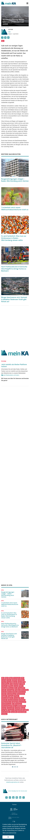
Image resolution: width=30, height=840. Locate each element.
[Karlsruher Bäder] (13, 818)
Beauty (23, 708)
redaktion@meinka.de (12, 782)
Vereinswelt (10, 708)
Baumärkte (14, 712)
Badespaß (4, 688)
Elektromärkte (22, 712)
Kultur (19, 682)
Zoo (11, 684)
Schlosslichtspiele (6, 706)
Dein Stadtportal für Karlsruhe (17, 791)
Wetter (21, 686)
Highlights (14, 702)
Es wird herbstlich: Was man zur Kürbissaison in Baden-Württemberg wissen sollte (13, 238)
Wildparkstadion (6, 702)
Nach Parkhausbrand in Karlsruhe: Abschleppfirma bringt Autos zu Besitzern (14, 269)
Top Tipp (4, 710)
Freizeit (9, 680)
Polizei (3, 682)
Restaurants (22, 692)
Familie (4, 690)
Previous (4, 731)
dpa (9, 32)
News (6, 678)
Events (3, 680)
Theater (16, 696)
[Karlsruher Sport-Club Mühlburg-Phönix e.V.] (14, 809)
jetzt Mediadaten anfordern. (11, 375)
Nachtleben (22, 700)
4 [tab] (17, 766)
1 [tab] (12, 766)
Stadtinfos (21, 680)
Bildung (10, 686)
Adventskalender (12, 700)
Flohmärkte (18, 710)
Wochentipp (25, 690)
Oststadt (17, 708)
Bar (13, 704)
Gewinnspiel (10, 690)
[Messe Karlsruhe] (13, 813)
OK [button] (8, 837)
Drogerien (25, 710)
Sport (11, 678)
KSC (23, 678)
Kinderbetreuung (6, 704)
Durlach (4, 708)
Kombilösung (5, 684)
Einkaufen (4, 686)
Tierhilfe (22, 684)
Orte (22, 698)
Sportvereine (22, 702)
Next (26, 731)
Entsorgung (18, 704)
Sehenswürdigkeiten (7, 698)
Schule (9, 692)
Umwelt (16, 686)
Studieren (17, 690)
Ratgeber (4, 696)
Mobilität (14, 680)
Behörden (4, 700)
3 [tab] (15, 766)
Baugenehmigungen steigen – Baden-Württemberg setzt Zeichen (15, 180)
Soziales (4, 692)
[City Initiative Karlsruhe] (13, 822)
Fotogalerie (11, 710)
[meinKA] (8, 3)
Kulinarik (16, 684)
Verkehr (4, 694)
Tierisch (9, 682)
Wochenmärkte (6, 712)
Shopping (10, 696)
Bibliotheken (22, 706)
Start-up (15, 706)
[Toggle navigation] (27, 3)
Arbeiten (15, 692)
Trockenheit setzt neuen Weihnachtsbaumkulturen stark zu (14, 208)
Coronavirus (17, 678)
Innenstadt (17, 698)
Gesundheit (21, 688)
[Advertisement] (15, 327)
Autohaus (4, 714)
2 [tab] (14, 766)
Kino (16, 688)
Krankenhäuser (11, 694)
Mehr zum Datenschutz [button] (9, 832)
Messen (15, 682)
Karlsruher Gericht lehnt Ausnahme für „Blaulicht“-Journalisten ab (11, 745)
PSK (24, 682)
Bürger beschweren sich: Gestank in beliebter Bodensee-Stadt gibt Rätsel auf (14, 299)
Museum (11, 688)
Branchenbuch (20, 694)
